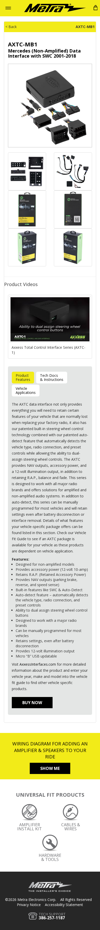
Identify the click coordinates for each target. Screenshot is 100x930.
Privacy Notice (29, 904)
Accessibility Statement (64, 904)
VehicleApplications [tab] (26, 390)
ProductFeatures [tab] (23, 377)
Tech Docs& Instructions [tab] (51, 377)
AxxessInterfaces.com (37, 664)
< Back (11, 26)
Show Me (50, 768)
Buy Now (32, 702)
